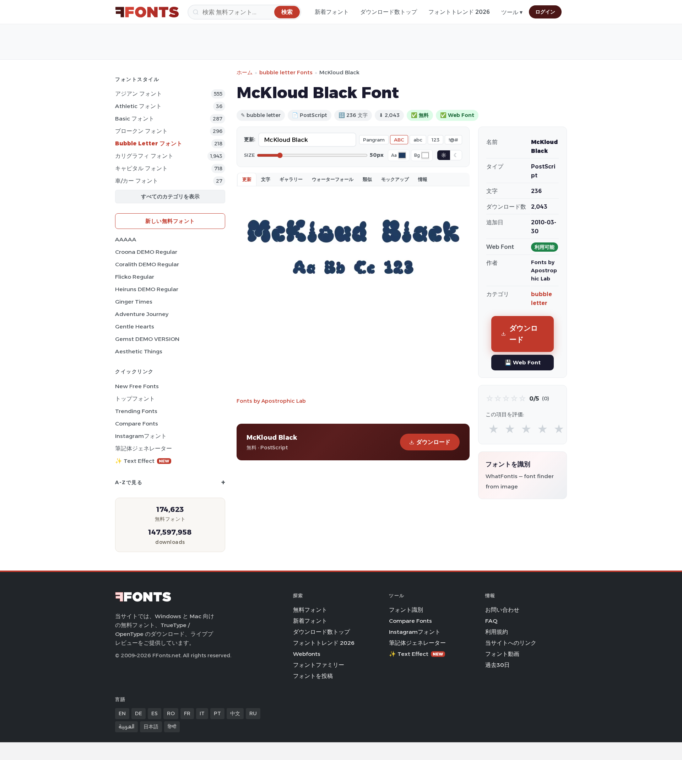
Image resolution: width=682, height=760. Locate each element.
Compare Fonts (136, 423)
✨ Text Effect (142, 460)
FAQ (491, 620)
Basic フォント (134, 118)
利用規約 (496, 631)
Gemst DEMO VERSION (147, 339)
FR (187, 713)
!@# (453, 140)
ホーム (245, 72)
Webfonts (306, 654)
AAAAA (125, 239)
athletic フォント (138, 106)
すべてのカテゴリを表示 (170, 196)
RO (171, 713)
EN (122, 713)
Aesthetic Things (138, 351)
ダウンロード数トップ (388, 12)
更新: (249, 139)
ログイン (545, 12)
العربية (126, 726)
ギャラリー (291, 179)
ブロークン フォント (141, 131)
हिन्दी (172, 726)
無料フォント (310, 609)
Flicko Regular (134, 276)
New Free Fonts (137, 386)
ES (154, 713)
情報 (422, 179)
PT (217, 713)
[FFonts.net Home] (147, 12)
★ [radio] (493, 429)
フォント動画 (502, 654)
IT (202, 713)
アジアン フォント (138, 93)
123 (435, 140)
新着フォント (332, 12)
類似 (367, 179)
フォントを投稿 (313, 676)
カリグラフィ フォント (144, 155)
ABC (399, 140)
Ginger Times (133, 301)
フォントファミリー (318, 665)
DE (138, 713)
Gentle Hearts (134, 326)
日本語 (151, 726)
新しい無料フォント (170, 221)
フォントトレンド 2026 (459, 12)
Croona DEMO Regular (146, 251)
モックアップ (395, 179)
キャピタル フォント (141, 168)
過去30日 (497, 665)
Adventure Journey (141, 314)
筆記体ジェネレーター (143, 448)
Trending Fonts (136, 411)
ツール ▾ (512, 12)
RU (253, 713)
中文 (235, 713)
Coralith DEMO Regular (147, 264)
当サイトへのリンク (510, 642)
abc (417, 140)
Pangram (374, 140)
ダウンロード (433, 442)
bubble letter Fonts (286, 72)
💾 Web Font (523, 362)
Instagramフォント (141, 436)
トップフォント (135, 398)
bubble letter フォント (148, 143)
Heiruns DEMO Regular (146, 289)
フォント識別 (406, 609)
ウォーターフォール (332, 179)
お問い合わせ (502, 609)
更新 (246, 179)
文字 (265, 179)
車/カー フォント (136, 180)
